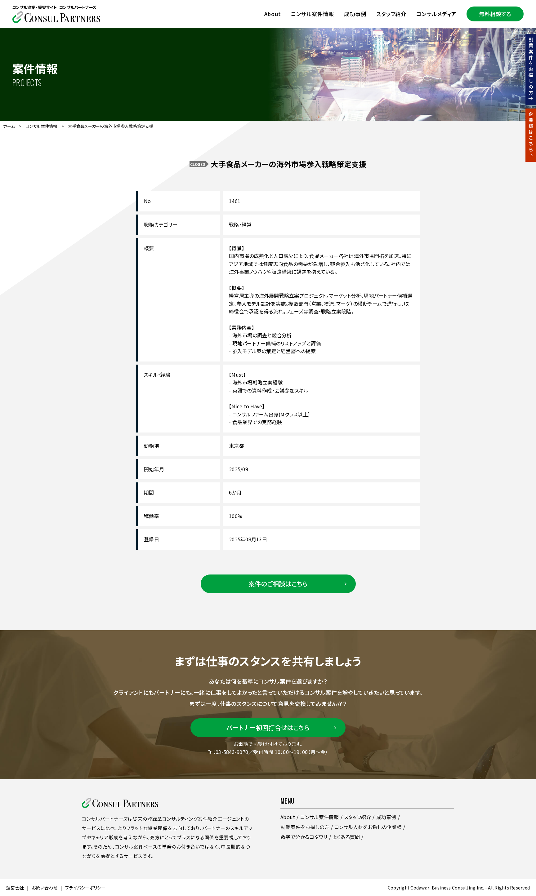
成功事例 (355, 14)
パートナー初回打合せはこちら (268, 727)
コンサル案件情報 (312, 14)
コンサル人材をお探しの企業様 (368, 827)
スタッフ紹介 (391, 14)
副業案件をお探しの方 (304, 827)
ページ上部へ (520, 840)
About (272, 14)
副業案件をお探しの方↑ (531, 69)
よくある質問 (346, 837)
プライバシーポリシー (85, 888)
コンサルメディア (436, 14)
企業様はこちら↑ (531, 135)
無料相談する (495, 14)
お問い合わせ (44, 888)
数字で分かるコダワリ (304, 837)
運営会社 (15, 888)
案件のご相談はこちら (278, 583)
